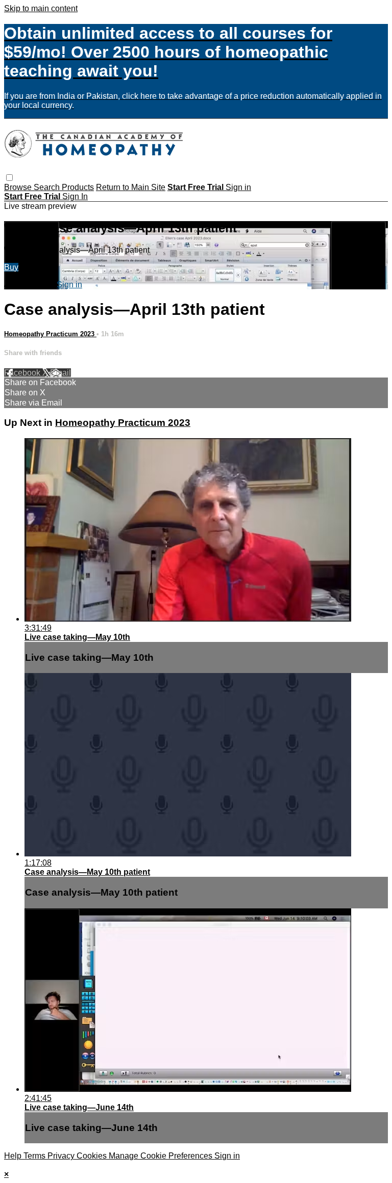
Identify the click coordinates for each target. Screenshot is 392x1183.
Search (48, 187)
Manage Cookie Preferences (161, 1155)
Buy (11, 267)
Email (60, 372)
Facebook (23, 372)
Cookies (93, 1155)
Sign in (238, 187)
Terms (35, 1155)
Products (78, 187)
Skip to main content (41, 8)
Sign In (75, 196)
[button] (9, 177)
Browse (19, 187)
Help (13, 1155)
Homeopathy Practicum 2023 (50, 334)
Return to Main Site (130, 187)
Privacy (62, 1155)
